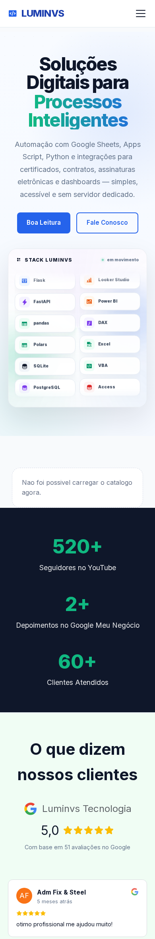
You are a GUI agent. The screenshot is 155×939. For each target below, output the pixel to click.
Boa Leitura (44, 222)
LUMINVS (42, 13)
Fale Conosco (107, 222)
